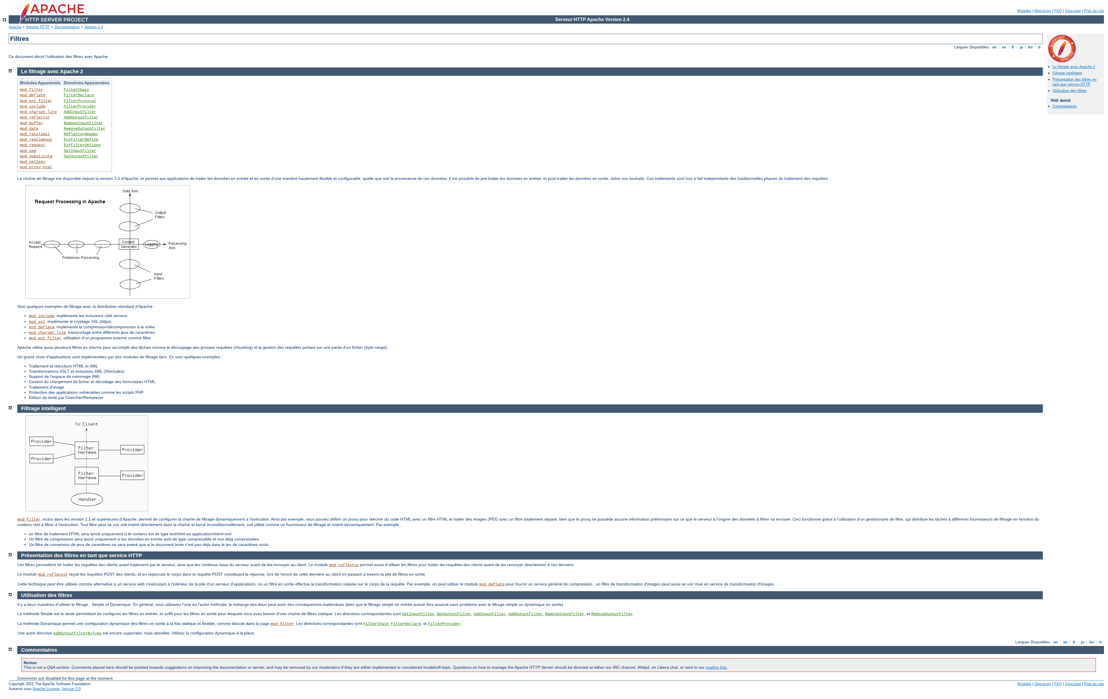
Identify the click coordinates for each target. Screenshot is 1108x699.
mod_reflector (35, 117)
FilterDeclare (79, 95)
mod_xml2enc (32, 161)
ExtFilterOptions (82, 145)
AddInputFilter (80, 112)
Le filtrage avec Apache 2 (1074, 67)
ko (1030, 47)
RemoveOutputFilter (84, 128)
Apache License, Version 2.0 (57, 689)
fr (1012, 47)
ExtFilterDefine (81, 139)
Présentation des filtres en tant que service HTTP (1074, 81)
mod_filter (31, 89)
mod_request (32, 145)
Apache (15, 27)
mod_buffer (31, 123)
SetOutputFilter (81, 156)
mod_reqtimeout (36, 139)
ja (1021, 47)
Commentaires (1065, 106)
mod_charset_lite (38, 112)
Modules (1024, 11)
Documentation (67, 27)
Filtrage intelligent (1067, 73)
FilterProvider (80, 106)
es (1004, 47)
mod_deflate (32, 95)
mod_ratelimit (35, 134)
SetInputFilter (80, 150)
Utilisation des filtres (1070, 90)
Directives (1042, 11)
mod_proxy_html (36, 167)
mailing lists (716, 667)
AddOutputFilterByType (77, 633)
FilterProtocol (80, 101)
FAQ (1058, 11)
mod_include (32, 106)
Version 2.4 (93, 27)
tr (1039, 47)
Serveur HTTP (38, 27)
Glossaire (1073, 11)
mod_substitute (36, 156)
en (994, 47)
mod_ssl (37, 321)
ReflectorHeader (81, 134)
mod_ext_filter (36, 101)
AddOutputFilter (81, 117)
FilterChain (76, 89)
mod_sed (28, 150)
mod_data (29, 128)
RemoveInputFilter (83, 123)
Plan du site (1094, 11)
